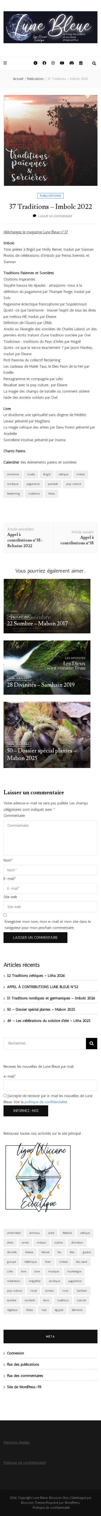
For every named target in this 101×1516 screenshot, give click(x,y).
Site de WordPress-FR (24, 1387)
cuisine (58, 1242)
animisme (13, 474)
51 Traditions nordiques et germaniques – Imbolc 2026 (51, 998)
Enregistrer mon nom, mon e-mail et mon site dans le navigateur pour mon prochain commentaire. (48, 924)
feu (59, 1252)
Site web (10, 897)
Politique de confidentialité (25, 1462)
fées (72, 1252)
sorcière (11, 1300)
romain (49, 1290)
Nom (8, 860)
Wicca (51, 493)
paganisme (33, 484)
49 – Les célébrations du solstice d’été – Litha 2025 (48, 1020)
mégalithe (34, 1281)
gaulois (87, 1252)
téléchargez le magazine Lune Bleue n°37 (36, 232)
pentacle (53, 484)
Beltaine (67, 1233)
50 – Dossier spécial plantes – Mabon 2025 (41, 1009)
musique (53, 1271)
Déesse (29, 1252)
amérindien (14, 1233)
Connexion (15, 1353)
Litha (10, 1271)
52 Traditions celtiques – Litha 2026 (36, 975)
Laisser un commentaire (55, 216)
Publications (50, 195)
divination (77, 1242)
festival (45, 1252)
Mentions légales (17, 1442)
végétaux (12, 1310)
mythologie (74, 1271)
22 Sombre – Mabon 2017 (37, 623)
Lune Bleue (40, 1498)
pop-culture (73, 484)
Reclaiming (13, 493)
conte (25, 1242)
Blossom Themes (33, 1503)
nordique (12, 484)
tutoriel (81, 1300)
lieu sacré (81, 1261)
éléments (77, 1310)
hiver (48, 1261)
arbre (51, 1233)
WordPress (72, 1503)
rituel (33, 1290)
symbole (30, 1300)
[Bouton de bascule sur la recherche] (94, 64)
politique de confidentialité (46, 1102)
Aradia (31, 474)
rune (65, 1290)
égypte (59, 1310)
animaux (34, 1233)
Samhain (82, 1290)
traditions (34, 493)
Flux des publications (23, 1364)
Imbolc (81, 474)
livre (23, 1271)
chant (10, 1242)
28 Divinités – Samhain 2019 (41, 685)
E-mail (10, 878)
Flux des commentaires (25, 1375)
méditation (13, 1281)
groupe (11, 1261)
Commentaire (14, 815)
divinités (12, 1252)
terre (46, 1300)
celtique (63, 474)
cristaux (41, 1242)
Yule (43, 1310)
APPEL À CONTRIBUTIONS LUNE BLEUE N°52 (42, 987)
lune (37, 1271)
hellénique (30, 1261)
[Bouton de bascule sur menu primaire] (6, 63)
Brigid (46, 474)
